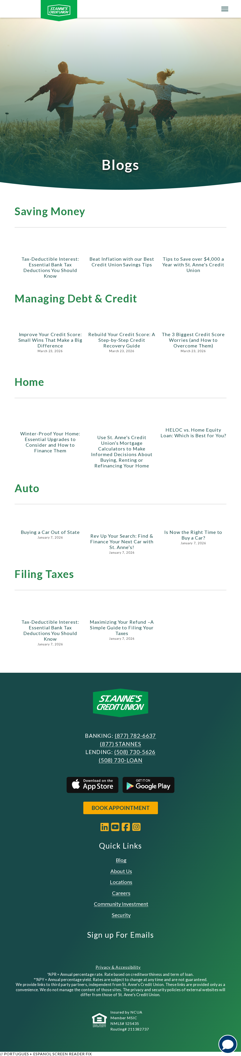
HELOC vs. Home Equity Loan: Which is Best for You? (193, 432)
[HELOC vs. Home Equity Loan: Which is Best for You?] (193, 419)
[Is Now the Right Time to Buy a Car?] (193, 524)
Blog (121, 860)
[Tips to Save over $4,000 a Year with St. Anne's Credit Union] (193, 248)
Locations (121, 882)
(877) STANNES (120, 744)
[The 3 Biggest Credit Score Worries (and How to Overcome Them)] (193, 324)
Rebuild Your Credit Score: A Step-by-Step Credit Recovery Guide (121, 339)
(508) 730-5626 (135, 752)
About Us (121, 871)
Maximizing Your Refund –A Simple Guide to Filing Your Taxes (122, 627)
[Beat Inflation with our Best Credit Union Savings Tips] (121, 248)
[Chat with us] (227, 1044)
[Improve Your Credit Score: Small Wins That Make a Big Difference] (50, 324)
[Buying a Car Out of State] (50, 524)
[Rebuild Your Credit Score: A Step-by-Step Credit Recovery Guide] (121, 324)
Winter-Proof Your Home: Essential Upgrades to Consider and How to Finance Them (50, 442)
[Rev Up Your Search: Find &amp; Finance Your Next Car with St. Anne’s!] (121, 525)
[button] (218, 239)
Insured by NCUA (126, 1012)
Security (121, 915)
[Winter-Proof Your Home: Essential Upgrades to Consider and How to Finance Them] (50, 421)
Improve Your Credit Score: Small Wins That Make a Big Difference (50, 339)
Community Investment (121, 904)
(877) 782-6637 (135, 735)
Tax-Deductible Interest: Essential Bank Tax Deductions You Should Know (50, 267)
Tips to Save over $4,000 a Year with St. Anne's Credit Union (193, 264)
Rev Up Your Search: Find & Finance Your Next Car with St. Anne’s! (121, 541)
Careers (121, 893)
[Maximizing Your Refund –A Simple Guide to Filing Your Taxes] (121, 611)
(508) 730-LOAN (120, 760)
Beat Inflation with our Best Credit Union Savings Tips (121, 261)
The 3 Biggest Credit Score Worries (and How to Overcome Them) (193, 339)
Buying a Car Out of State (50, 532)
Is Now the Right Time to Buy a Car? (193, 534)
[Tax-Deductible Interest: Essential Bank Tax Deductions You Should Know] (50, 248)
